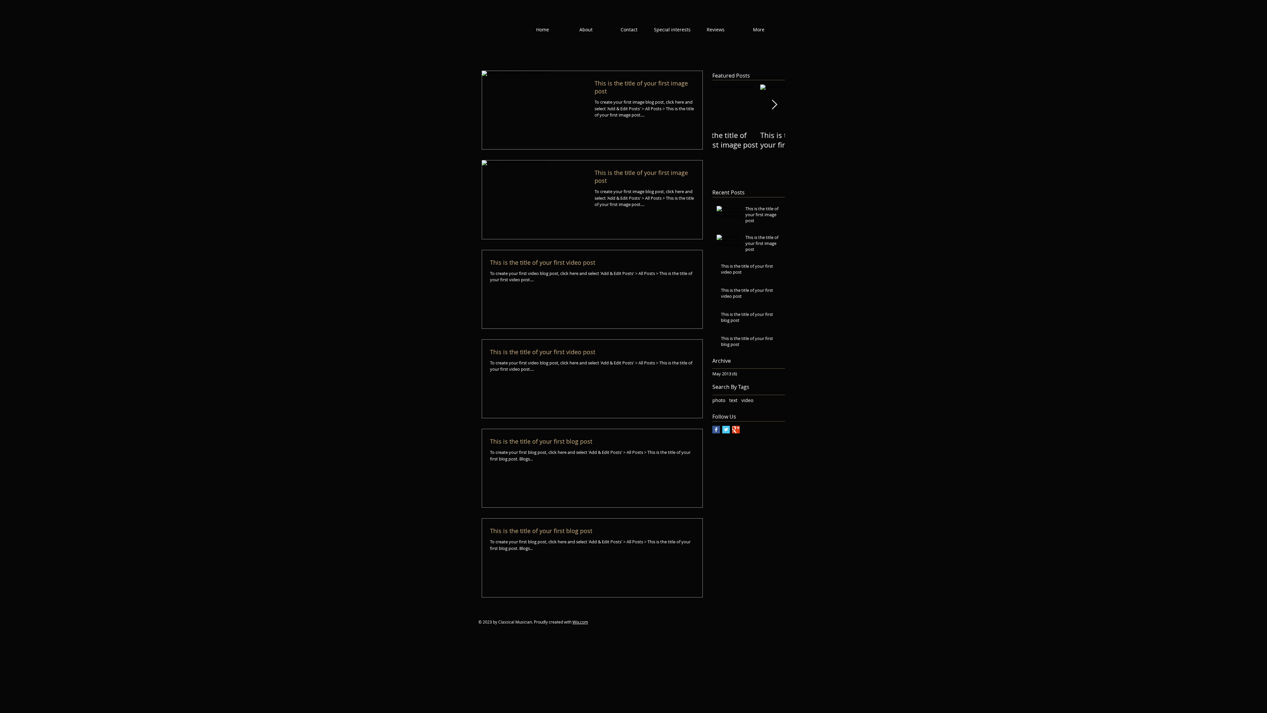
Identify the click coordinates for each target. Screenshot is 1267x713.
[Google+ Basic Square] (736, 429)
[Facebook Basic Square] (716, 429)
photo (718, 400)
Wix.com (580, 622)
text (733, 400)
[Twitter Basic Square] (726, 429)
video (747, 400)
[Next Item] (774, 105)
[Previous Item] (723, 105)
